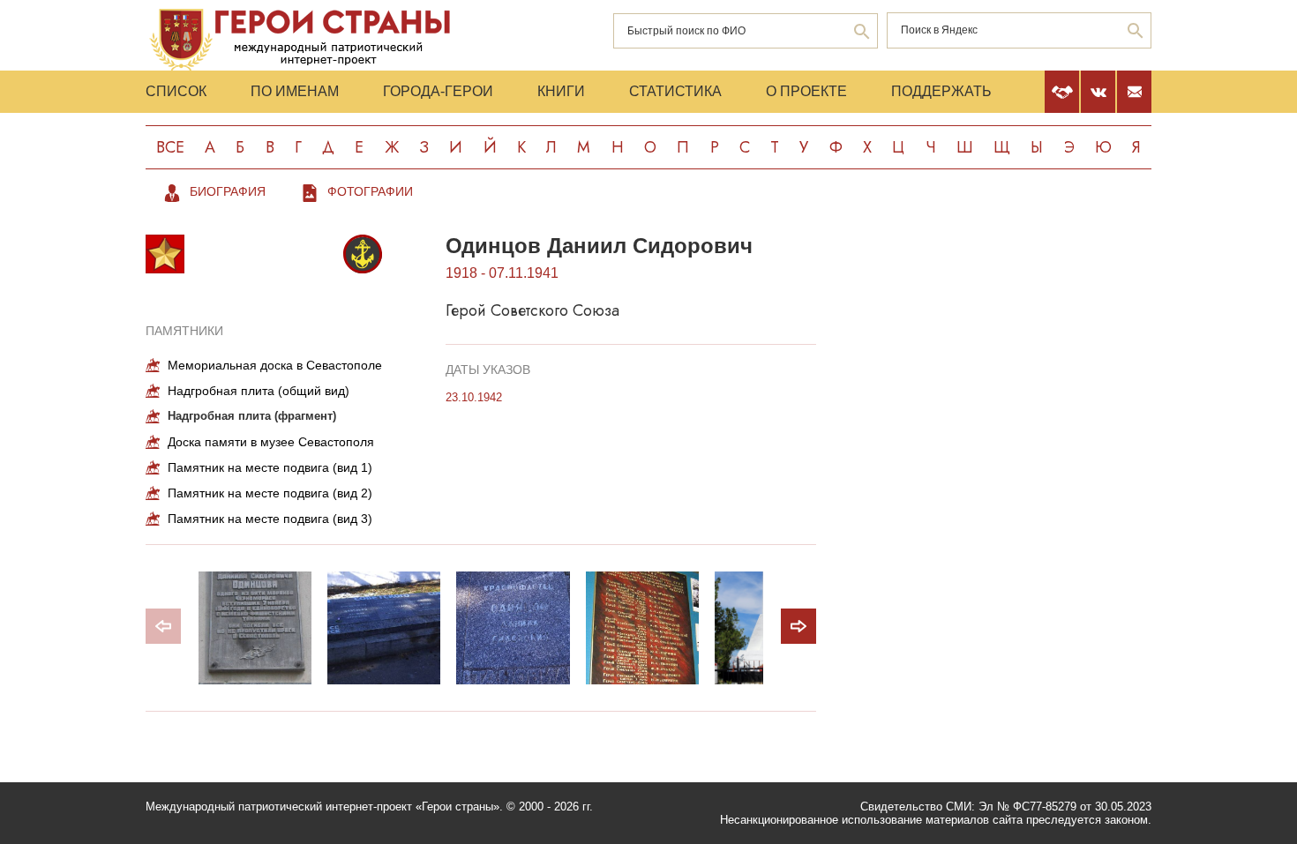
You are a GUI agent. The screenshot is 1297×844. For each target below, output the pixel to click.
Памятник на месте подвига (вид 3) (270, 519)
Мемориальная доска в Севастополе (275, 365)
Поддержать (941, 91)
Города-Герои (438, 91)
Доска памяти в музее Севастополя (271, 442)
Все (170, 147)
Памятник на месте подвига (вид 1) (270, 467)
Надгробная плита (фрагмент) (252, 415)
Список (176, 91)
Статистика (675, 91)
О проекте (806, 91)
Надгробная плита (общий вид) (258, 391)
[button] (798, 626)
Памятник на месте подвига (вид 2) (270, 493)
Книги (561, 91)
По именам (295, 91)
